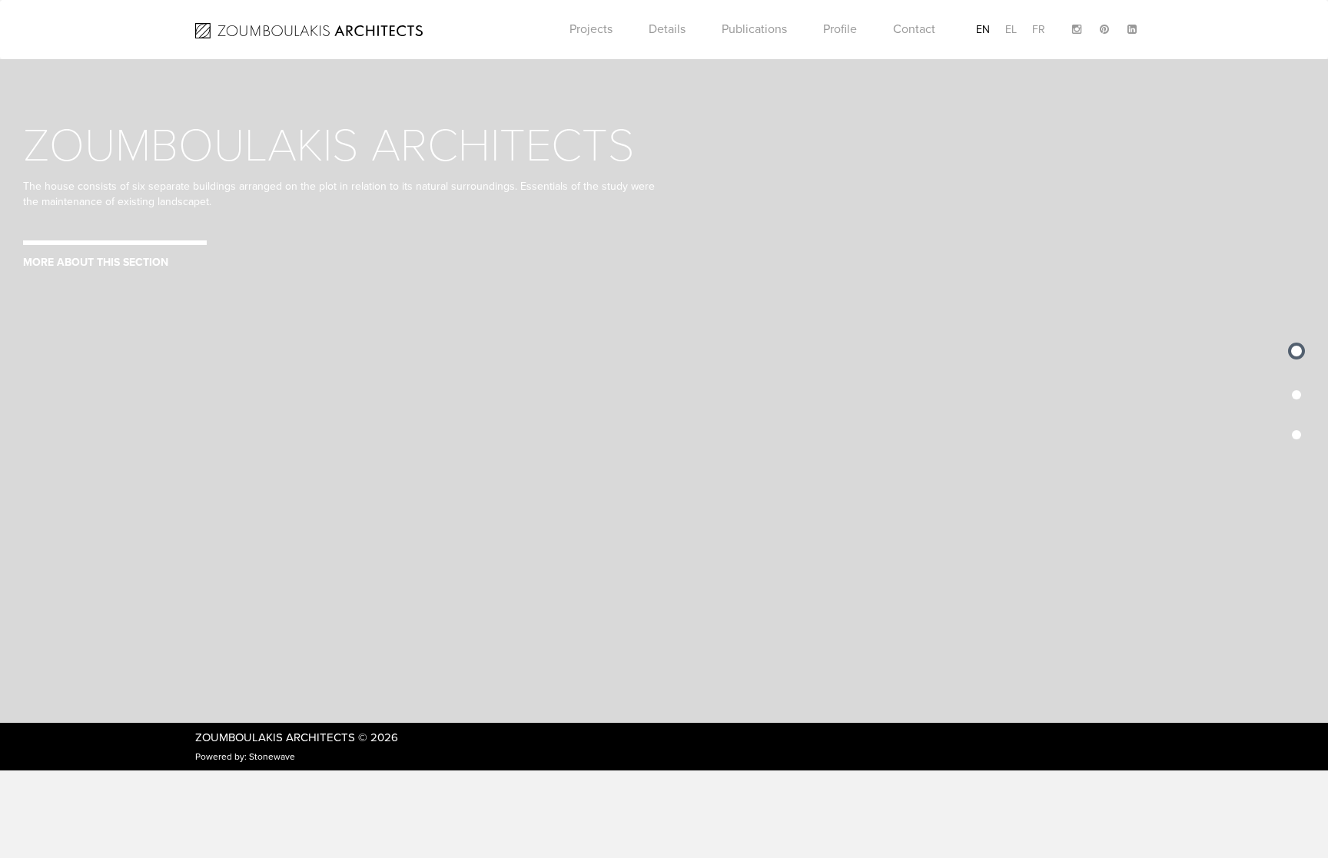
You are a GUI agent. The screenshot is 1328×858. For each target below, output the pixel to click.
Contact (914, 29)
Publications (754, 29)
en (983, 29)
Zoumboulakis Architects (275, 737)
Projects (591, 29)
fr (1038, 29)
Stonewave (272, 756)
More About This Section (95, 262)
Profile (840, 29)
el (1011, 29)
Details (667, 29)
